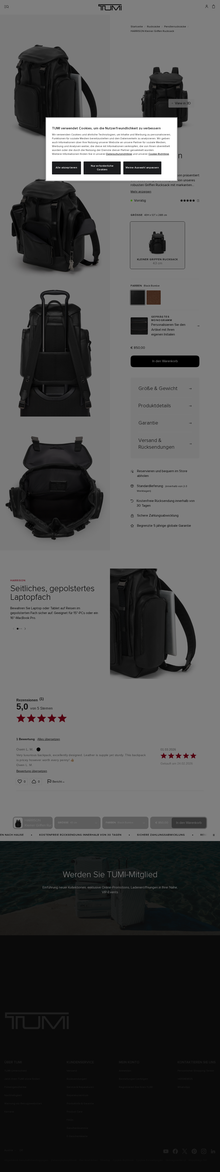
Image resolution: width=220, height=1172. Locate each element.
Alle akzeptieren (66, 167)
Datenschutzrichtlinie (119, 154)
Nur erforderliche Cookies (102, 168)
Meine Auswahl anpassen (142, 167)
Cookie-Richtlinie (158, 154)
